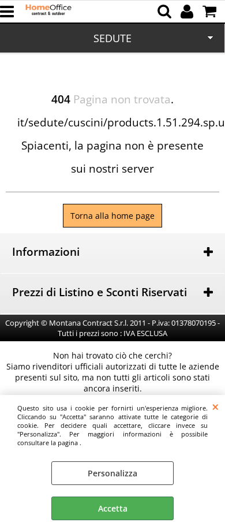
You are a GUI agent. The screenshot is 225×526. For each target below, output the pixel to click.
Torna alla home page (112, 215)
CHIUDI (215, 406)
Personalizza (112, 473)
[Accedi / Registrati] (188, 11)
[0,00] (210, 11)
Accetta (112, 508)
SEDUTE (112, 38)
